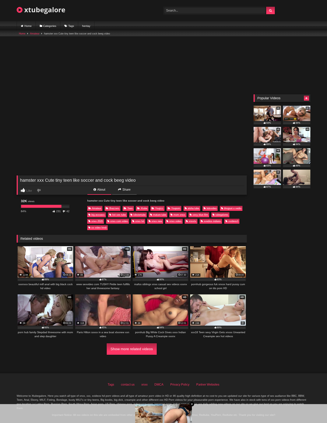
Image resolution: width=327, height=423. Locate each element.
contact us (128, 384)
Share (126, 189)
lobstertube (139, 214)
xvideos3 (233, 221)
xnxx (144, 384)
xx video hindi (99, 227)
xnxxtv (192, 221)
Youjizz (159, 208)
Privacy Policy (179, 384)
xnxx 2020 (97, 221)
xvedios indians (212, 221)
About (101, 189)
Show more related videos (132, 349)
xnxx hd (139, 221)
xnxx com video (119, 221)
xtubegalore (44, 9)
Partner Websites (207, 384)
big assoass (98, 214)
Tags (71, 25)
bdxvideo (211, 208)
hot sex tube (119, 214)
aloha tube (193, 208)
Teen (130, 208)
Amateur (34, 33)
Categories (49, 25)
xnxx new (157, 221)
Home (28, 25)
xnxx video (175, 221)
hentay (86, 25)
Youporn (175, 208)
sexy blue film (200, 214)
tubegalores (222, 214)
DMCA (159, 384)
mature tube (159, 214)
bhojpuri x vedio (232, 208)
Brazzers (114, 208)
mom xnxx (179, 214)
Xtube (144, 208)
